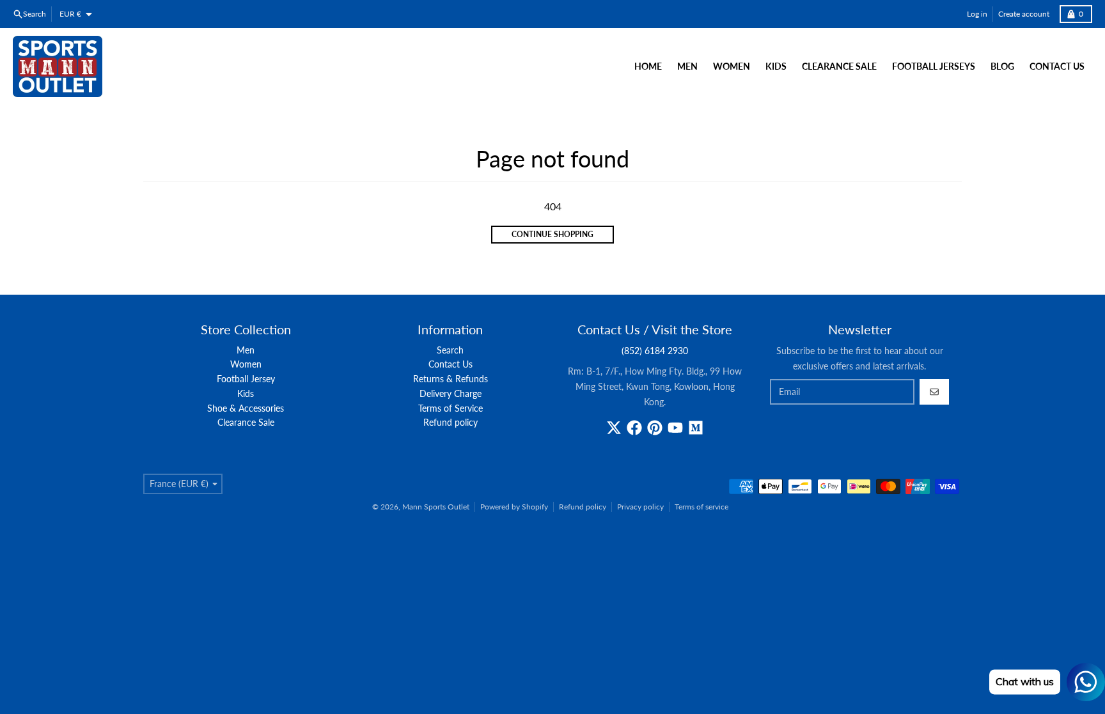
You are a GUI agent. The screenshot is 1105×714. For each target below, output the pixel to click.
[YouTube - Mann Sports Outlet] (675, 427)
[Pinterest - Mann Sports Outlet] (654, 427)
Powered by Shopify (514, 506)
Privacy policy (640, 506)
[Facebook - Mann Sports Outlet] (634, 427)
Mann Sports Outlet (435, 506)
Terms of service (701, 506)
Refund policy (582, 506)
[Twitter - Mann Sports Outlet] (614, 427)
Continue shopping (552, 234)
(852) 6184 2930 (655, 350)
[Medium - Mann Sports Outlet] (695, 427)
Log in (977, 14)
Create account (1023, 14)
